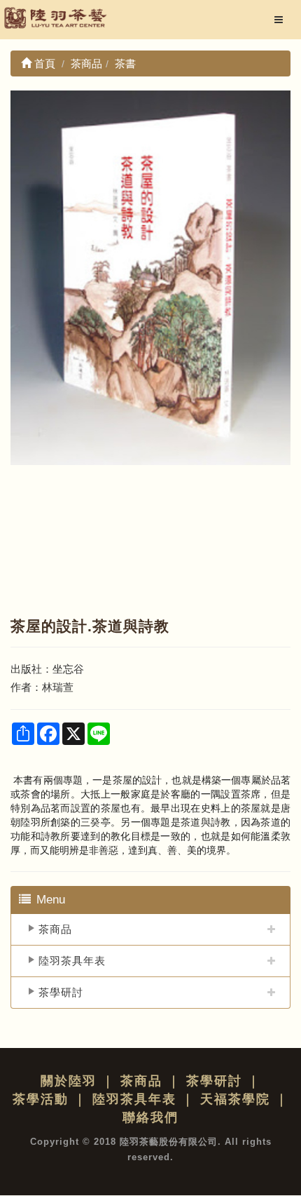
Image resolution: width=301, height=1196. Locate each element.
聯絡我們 (150, 1117)
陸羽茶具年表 (72, 961)
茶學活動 (41, 1099)
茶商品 (55, 929)
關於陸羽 (69, 1081)
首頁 (43, 63)
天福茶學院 (235, 1099)
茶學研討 (60, 992)
